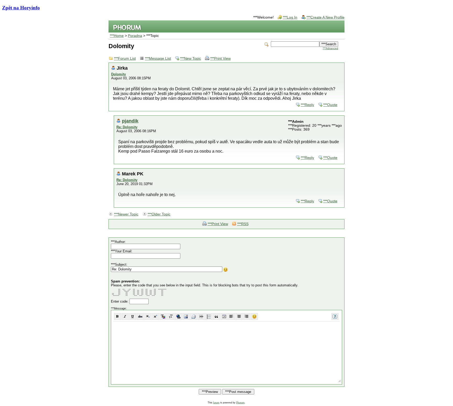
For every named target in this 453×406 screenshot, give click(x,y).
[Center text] (239, 316)
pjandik (130, 121)
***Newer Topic (126, 214)
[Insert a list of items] (208, 316)
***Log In (290, 17)
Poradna (135, 36)
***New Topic (190, 58)
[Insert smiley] (254, 316)
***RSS (243, 224)
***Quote (330, 105)
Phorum (240, 402)
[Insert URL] (178, 316)
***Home (117, 36)
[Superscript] (155, 316)
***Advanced (330, 48)
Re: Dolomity (126, 127)
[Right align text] (246, 316)
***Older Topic (159, 214)
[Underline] (132, 316)
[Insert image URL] (186, 316)
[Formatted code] (224, 316)
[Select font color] (163, 316)
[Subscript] (148, 316)
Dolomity (118, 74)
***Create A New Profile (325, 17)
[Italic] (125, 316)
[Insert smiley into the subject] (225, 269)
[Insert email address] (193, 316)
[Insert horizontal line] (201, 316)
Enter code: (120, 301)
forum (216, 402)
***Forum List (125, 58)
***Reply (307, 105)
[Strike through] (140, 316)
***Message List (158, 58)
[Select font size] (170, 316)
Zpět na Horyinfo (21, 7)
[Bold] (117, 316)
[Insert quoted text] (216, 316)
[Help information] (334, 316)
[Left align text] (231, 316)
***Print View (220, 58)
